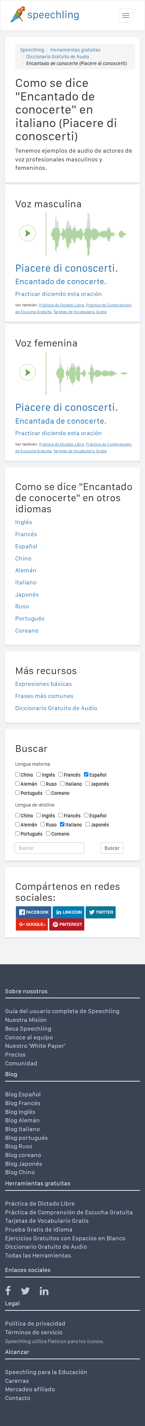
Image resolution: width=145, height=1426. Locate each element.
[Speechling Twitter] (29, 1292)
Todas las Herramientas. (38, 1255)
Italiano (25, 582)
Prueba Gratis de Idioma (38, 1229)
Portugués (30, 618)
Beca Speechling (28, 1028)
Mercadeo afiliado (30, 1389)
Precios (15, 1054)
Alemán (25, 570)
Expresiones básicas (43, 683)
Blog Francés (22, 1102)
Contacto (17, 1397)
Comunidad (21, 1063)
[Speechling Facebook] (12, 1292)
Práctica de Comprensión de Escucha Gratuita (69, 1212)
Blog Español (23, 1094)
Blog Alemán (22, 1120)
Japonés (27, 594)
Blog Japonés (23, 1163)
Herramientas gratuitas (75, 50)
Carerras (17, 1380)
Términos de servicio (33, 1332)
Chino (23, 558)
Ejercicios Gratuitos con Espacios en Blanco (65, 1238)
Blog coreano (23, 1154)
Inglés (23, 521)
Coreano (26, 630)
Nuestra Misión (26, 1019)
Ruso (22, 606)
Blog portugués (26, 1137)
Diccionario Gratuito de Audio (57, 56)
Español (26, 546)
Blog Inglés (20, 1111)
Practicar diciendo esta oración (58, 293)
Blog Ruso (18, 1146)
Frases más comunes (44, 695)
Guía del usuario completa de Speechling (62, 1010)
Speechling (32, 50)
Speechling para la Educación (46, 1371)
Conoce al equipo (29, 1037)
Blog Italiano (22, 1128)
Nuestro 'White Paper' (35, 1045)
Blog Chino (20, 1172)
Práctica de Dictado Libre (40, 1203)
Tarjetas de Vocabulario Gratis (47, 1220)
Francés (26, 534)
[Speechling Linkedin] (48, 1292)
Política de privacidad (35, 1323)
